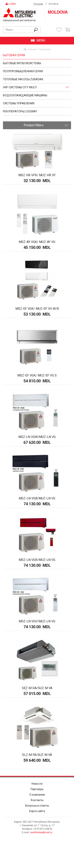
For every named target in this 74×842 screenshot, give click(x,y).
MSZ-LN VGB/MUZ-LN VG (37, 498)
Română (53, 3)
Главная (32, 49)
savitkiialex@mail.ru (41, 832)
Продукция (45, 49)
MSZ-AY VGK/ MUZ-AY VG (37, 242)
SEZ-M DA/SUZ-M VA (37, 688)
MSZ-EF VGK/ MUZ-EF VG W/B (37, 308)
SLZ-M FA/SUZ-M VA (37, 755)
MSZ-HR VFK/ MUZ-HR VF (37, 175)
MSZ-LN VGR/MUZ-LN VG (37, 560)
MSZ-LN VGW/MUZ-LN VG (37, 437)
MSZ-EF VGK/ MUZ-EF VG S (37, 375)
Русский (38, 3)
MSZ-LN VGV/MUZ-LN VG (37, 621)
